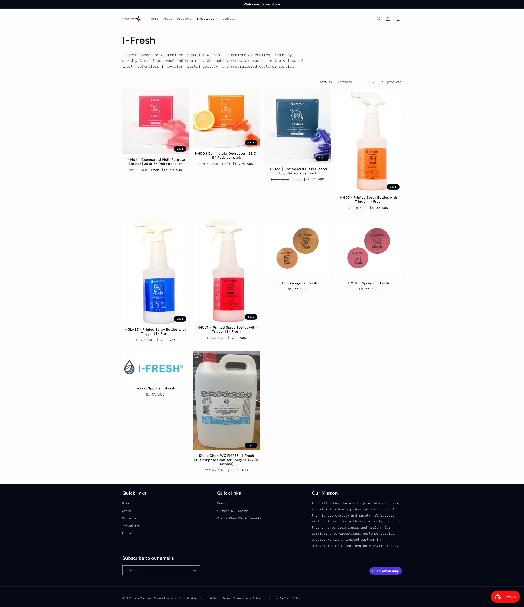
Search (222, 503)
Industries (131, 525)
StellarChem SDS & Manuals (239, 518)
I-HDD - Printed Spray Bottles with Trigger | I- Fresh (368, 199)
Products (129, 518)
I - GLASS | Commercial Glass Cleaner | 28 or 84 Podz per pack (297, 171)
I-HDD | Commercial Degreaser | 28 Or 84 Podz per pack (226, 155)
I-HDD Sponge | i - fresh (297, 283)
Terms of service (235, 598)
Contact (128, 533)
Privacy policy (264, 598)
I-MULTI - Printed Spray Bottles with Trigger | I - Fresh (226, 329)
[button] (207, 18)
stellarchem (143, 598)
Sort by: (327, 82)
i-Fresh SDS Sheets (233, 510)
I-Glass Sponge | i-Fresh (155, 388)
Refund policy (290, 598)
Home (126, 503)
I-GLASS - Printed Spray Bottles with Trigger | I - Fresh (155, 332)
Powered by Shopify (168, 598)
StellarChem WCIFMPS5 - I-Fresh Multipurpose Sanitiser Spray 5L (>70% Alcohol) (226, 460)
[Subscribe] (194, 570)
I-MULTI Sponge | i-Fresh (368, 283)
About (126, 510)
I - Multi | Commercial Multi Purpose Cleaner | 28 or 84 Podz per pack (155, 162)
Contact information (202, 598)
